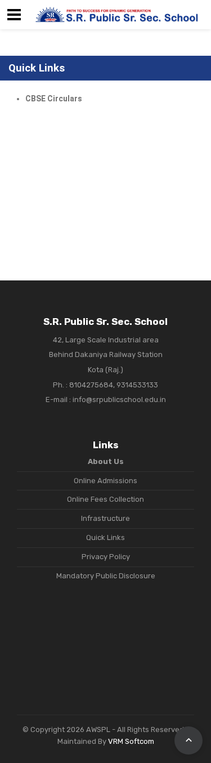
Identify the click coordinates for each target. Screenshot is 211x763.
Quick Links (105, 537)
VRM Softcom (131, 741)
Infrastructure (105, 518)
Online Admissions (105, 480)
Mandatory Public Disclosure (105, 576)
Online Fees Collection (105, 499)
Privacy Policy (106, 556)
